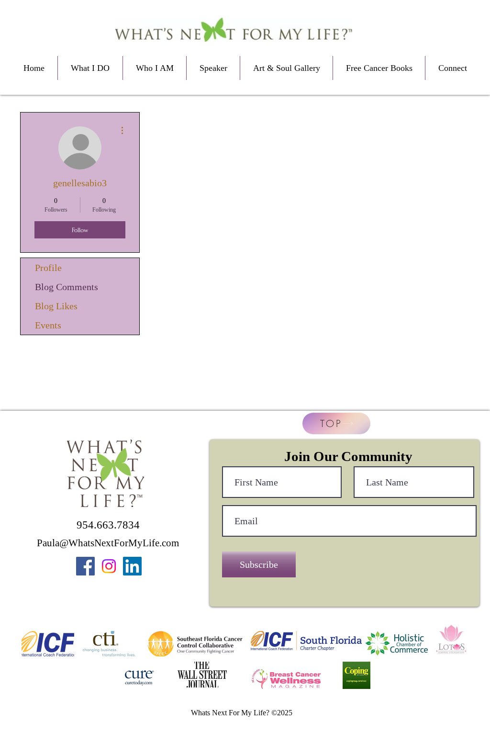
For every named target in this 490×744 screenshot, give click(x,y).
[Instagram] (109, 566)
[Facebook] (85, 566)
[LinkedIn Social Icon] (132, 566)
